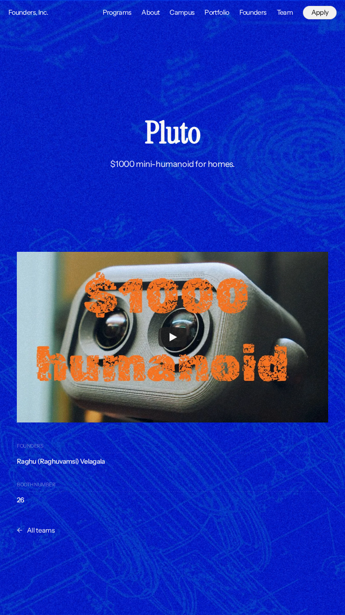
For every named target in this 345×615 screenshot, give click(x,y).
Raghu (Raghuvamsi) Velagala (61, 461)
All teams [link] (41, 530)
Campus (182, 12)
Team (285, 12)
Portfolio (216, 12)
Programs (117, 12)
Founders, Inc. (28, 12)
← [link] (20, 530)
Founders (253, 12)
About (150, 12)
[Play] (172, 337)
